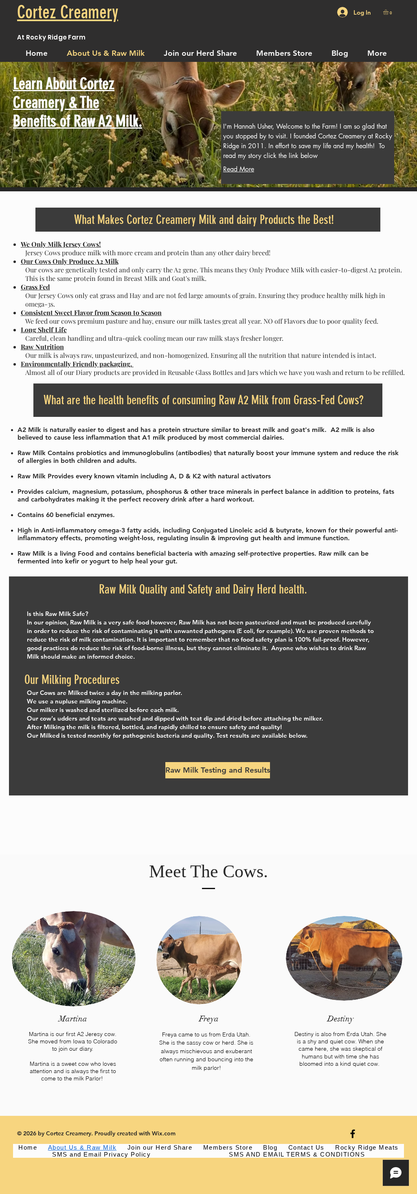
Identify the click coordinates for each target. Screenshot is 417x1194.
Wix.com (164, 1133)
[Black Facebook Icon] (352, 1133)
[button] (389, 12)
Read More (238, 169)
